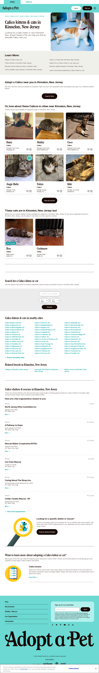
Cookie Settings (49, 659)
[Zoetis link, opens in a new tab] (63, 664)
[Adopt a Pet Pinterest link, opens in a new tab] (61, 624)
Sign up (87, 8)
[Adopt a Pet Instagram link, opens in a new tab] (69, 624)
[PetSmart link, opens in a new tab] (47, 664)
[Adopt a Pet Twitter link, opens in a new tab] (57, 624)
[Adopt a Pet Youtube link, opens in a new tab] (65, 624)
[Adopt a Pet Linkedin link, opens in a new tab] (72, 624)
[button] (27, 149)
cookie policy (24, 669)
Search (49, 307)
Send (85, 609)
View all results (49, 200)
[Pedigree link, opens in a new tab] (56, 663)
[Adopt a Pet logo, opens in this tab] (49, 642)
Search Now (49, 96)
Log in (76, 8)
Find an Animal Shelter (47, 532)
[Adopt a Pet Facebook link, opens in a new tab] (53, 624)
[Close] (96, 668)
